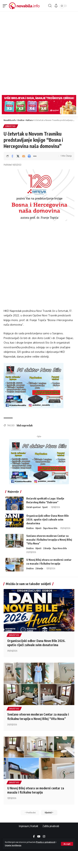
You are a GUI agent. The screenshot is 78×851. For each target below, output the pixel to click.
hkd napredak (24, 425)
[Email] (23, 156)
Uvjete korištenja (13, 845)
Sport (45, 507)
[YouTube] (39, 836)
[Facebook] (34, 836)
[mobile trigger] (6, 5)
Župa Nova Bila (50, 528)
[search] (49, 6)
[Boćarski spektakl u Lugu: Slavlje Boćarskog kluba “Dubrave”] (14, 503)
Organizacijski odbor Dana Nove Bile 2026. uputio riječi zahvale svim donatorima (47, 519)
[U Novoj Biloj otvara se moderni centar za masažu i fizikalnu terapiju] (14, 564)
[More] (34, 156)
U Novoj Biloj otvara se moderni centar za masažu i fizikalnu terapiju (35, 790)
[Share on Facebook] (12, 156)
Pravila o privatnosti (45, 842)
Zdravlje (47, 548)
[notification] (56, 6)
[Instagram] (44, 836)
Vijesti (38, 528)
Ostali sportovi (33, 507)
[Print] (29, 156)
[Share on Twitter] (17, 156)
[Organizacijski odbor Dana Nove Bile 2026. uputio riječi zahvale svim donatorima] (14, 520)
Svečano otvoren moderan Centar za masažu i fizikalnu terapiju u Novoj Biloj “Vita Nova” (49, 539)
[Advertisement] (39, 52)
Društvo (10, 126)
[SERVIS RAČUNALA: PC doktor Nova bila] (33, 385)
